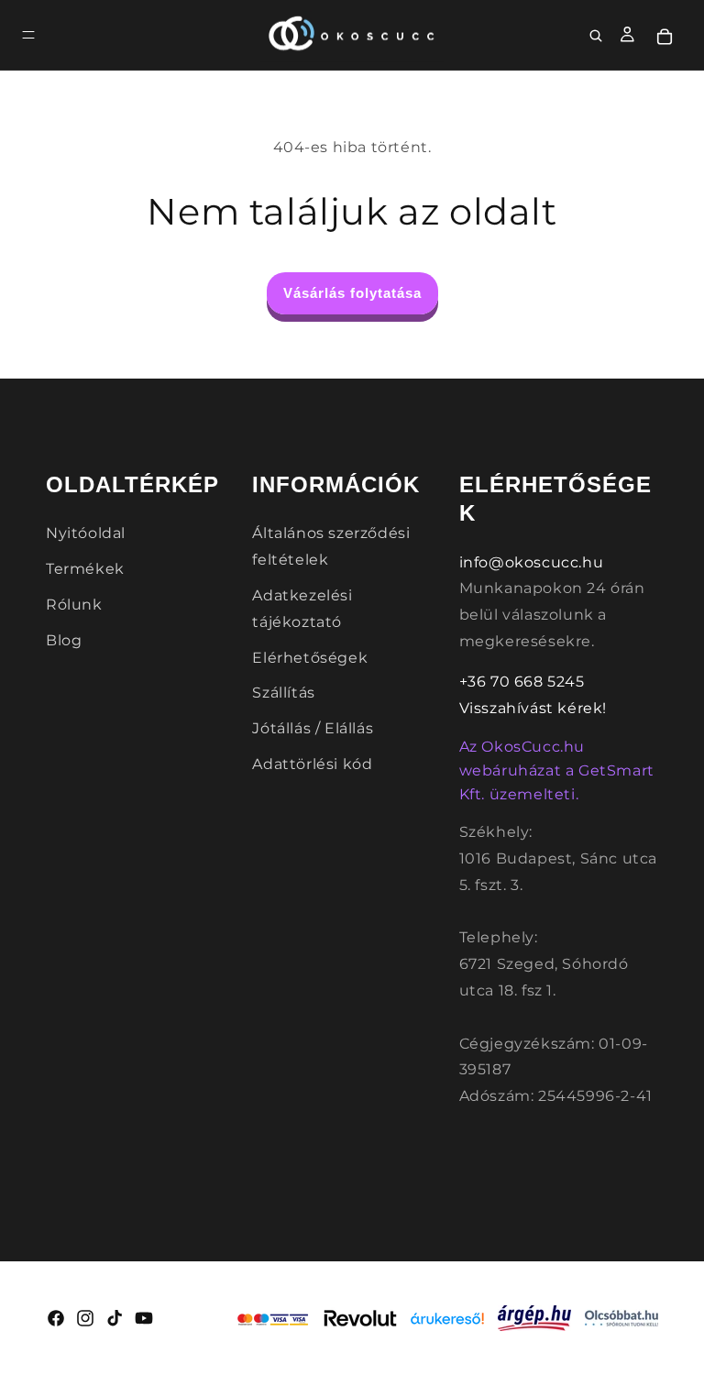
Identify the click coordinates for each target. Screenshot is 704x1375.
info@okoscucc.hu (531, 562)
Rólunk (74, 604)
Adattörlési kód (312, 764)
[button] (28, 35)
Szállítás (283, 692)
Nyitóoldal (86, 533)
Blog (64, 640)
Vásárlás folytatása (352, 293)
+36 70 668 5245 (522, 681)
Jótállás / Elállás (312, 728)
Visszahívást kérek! (533, 708)
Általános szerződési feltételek (331, 546)
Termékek (85, 569)
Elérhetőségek (310, 657)
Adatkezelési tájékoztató (302, 609)
